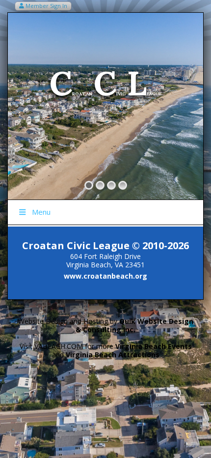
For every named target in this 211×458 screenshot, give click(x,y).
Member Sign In (45, 5)
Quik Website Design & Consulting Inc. (134, 325)
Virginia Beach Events (153, 346)
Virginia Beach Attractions (112, 354)
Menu (41, 212)
